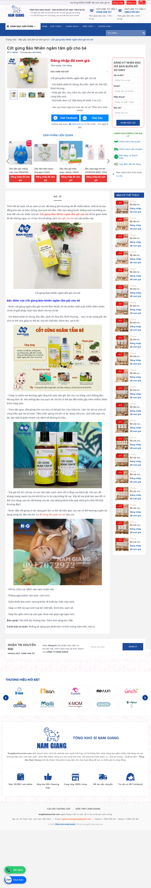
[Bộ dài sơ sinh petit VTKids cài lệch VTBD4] (121, 358)
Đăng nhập (118, 2)
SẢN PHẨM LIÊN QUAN (58, 135)
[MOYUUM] (103, 690)
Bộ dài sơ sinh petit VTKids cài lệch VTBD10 (136, 255)
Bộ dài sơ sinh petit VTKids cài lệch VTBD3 (136, 373)
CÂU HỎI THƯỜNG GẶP (58, 809)
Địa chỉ (118, 107)
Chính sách (72, 26)
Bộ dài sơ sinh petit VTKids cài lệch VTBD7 (135, 305)
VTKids (133, 201)
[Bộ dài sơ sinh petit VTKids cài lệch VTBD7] (121, 308)
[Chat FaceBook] (65, 118)
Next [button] (108, 161)
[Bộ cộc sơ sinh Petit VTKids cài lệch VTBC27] (121, 460)
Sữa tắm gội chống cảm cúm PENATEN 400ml (18, 172)
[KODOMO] (19, 704)
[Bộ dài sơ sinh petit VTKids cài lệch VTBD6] (121, 325)
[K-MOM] (75, 704)
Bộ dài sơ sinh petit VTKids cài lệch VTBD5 (136, 339)
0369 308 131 (103, 12)
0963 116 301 (132, 12)
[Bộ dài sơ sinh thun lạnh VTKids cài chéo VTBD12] (121, 223)
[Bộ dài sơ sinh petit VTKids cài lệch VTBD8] (121, 291)
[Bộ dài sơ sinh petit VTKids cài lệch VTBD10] (121, 257)
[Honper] (131, 704)
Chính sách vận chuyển (130, 149)
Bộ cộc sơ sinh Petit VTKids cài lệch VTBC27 (136, 457)
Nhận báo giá (128, 122)
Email (117, 86)
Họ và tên (119, 75)
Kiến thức (88, 26)
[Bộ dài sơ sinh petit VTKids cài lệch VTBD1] (121, 409)
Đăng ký (131, 2)
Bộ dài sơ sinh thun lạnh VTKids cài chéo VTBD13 (136, 204)
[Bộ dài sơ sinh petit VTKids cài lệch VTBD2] (121, 392)
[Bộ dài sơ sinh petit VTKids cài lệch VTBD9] (121, 274)
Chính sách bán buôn (129, 141)
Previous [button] (7, 161)
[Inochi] (103, 704)
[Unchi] (131, 690)
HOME (45, 26)
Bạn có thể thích (127, 195)
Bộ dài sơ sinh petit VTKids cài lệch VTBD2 (136, 390)
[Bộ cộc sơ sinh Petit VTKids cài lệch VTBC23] (121, 527)
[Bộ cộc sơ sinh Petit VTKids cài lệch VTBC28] (121, 443)
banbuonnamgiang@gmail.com (76, 819)
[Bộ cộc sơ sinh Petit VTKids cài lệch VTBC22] (121, 544)
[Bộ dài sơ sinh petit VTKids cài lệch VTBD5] (121, 341)
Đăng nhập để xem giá (70, 60)
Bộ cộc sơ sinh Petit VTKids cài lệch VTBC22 (136, 542)
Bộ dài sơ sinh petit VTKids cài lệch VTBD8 (136, 289)
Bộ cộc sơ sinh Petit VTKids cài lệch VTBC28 (136, 440)
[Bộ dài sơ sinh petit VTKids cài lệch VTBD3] (121, 375)
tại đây (119, 176)
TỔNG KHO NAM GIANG (65, 824)
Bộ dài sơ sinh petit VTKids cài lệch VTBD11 (136, 238)
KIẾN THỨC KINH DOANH (88, 809)
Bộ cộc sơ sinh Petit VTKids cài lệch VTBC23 (136, 525)
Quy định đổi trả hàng (130, 164)
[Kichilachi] (75, 690)
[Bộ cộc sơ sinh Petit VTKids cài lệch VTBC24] (121, 510)
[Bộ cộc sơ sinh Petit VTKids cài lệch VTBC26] (121, 476)
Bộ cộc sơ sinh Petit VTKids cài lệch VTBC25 (136, 491)
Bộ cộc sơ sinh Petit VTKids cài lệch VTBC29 (136, 424)
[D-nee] (19, 690)
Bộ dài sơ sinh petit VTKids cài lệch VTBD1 (135, 407)
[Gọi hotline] (8, 870)
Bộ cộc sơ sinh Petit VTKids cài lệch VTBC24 (136, 508)
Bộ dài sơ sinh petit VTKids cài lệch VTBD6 (136, 322)
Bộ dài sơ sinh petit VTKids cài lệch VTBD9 (136, 272)
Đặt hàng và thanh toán (128, 156)
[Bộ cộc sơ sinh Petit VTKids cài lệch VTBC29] (121, 426)
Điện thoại (119, 97)
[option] (27, 73)
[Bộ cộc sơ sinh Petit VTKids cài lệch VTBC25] (121, 493)
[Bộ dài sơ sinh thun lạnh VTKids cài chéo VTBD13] (121, 206)
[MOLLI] (47, 704)
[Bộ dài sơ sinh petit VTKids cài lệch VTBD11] (121, 240)
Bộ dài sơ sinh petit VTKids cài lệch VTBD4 (136, 356)
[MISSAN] (47, 690)
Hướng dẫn (104, 26)
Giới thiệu (56, 26)
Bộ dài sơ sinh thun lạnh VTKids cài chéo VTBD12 (136, 221)
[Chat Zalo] (95, 118)
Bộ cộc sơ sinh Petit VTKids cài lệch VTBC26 (136, 474)
